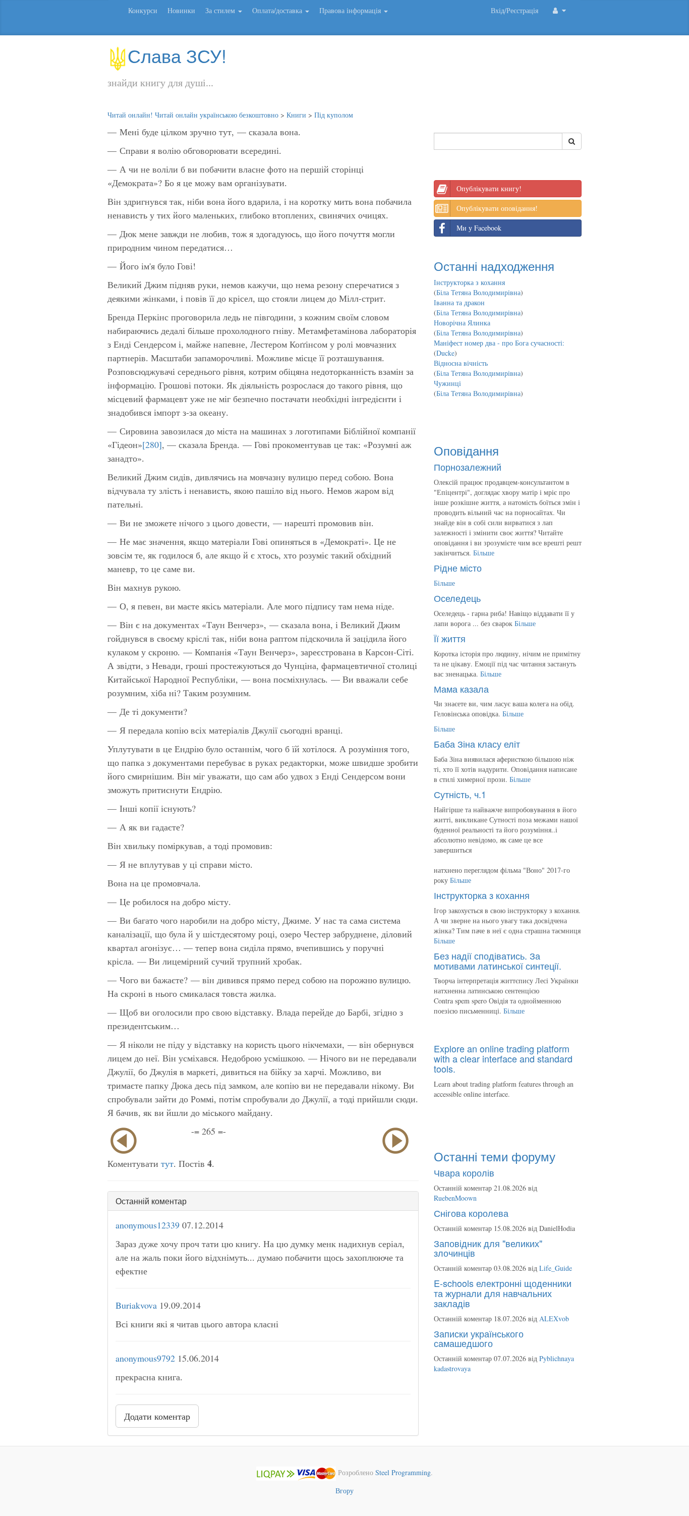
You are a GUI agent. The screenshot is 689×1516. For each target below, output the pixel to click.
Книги (296, 115)
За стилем (221, 10)
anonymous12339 (148, 1225)
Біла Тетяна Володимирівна (478, 292)
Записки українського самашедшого (479, 1338)
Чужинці (447, 383)
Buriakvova (136, 1305)
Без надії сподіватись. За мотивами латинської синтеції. (497, 960)
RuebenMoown (455, 1198)
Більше (483, 552)
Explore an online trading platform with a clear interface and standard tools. (503, 1058)
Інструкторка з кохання (469, 282)
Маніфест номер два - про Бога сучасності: (499, 343)
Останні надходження (494, 265)
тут (167, 1163)
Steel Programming (403, 1472)
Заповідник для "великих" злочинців (488, 1248)
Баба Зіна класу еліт (477, 743)
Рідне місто (458, 567)
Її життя (450, 638)
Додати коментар (157, 1416)
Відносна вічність (461, 363)
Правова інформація (351, 10)
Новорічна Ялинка (462, 322)
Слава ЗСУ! (177, 55)
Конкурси (142, 10)
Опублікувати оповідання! (497, 208)
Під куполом (333, 115)
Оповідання (466, 450)
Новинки (181, 10)
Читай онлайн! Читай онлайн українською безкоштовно (192, 115)
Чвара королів (464, 1172)
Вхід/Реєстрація (514, 10)
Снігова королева (471, 1212)
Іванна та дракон (459, 302)
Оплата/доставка (278, 10)
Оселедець (457, 597)
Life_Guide (555, 1268)
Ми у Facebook (478, 228)
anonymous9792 (145, 1358)
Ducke (445, 353)
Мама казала (461, 688)
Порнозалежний (467, 466)
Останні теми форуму (494, 1156)
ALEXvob (554, 1318)
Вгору (344, 1490)
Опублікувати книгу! (489, 188)
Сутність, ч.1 (460, 794)
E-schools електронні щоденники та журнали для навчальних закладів (502, 1293)
